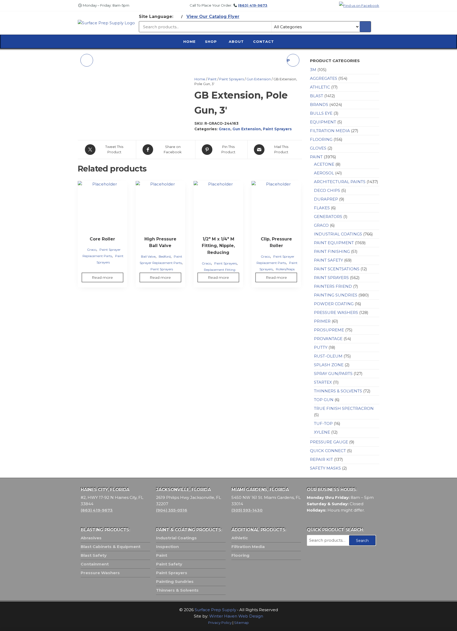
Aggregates (323, 78)
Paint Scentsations (336, 268)
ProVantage (328, 338)
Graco (224, 129)
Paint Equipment (334, 242)
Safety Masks (325, 468)
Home (189, 41)
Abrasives (91, 537)
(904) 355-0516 (171, 510)
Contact (263, 41)
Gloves (318, 148)
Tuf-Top (323, 423)
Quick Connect (328, 450)
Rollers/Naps (285, 269)
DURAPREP (326, 199)
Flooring (321, 139)
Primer (322, 321)
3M (313, 69)
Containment (95, 564)
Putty (320, 347)
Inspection (167, 546)
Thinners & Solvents (338, 390)
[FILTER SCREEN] (86, 60)
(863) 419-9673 (252, 5)
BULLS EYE (321, 113)
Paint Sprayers (231, 79)
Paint (212, 79)
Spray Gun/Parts (333, 373)
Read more (102, 277)
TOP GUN (323, 399)
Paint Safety (328, 260)
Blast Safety (94, 555)
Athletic (320, 87)
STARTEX (323, 382)
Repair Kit (321, 459)
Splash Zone (329, 364)
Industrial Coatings (338, 233)
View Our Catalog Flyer (212, 16)
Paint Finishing (332, 251)
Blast (316, 95)
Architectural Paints (339, 181)
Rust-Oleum (328, 356)
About (236, 41)
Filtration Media (330, 130)
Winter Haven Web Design (236, 616)
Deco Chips (327, 190)
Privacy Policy (220, 623)
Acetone (324, 164)
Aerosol (324, 172)
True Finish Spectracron (344, 408)
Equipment (323, 121)
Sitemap (241, 623)
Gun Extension (258, 79)
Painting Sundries (335, 295)
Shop (211, 41)
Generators (328, 216)
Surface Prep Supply (215, 609)
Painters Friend (333, 286)
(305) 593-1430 (247, 510)
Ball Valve (148, 256)
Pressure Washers (336, 312)
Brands (319, 104)
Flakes (322, 207)
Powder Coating (334, 303)
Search (362, 540)
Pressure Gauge (329, 441)
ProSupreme (329, 329)
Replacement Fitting (219, 270)
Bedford (165, 256)
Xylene (322, 432)
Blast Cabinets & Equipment (110, 546)
